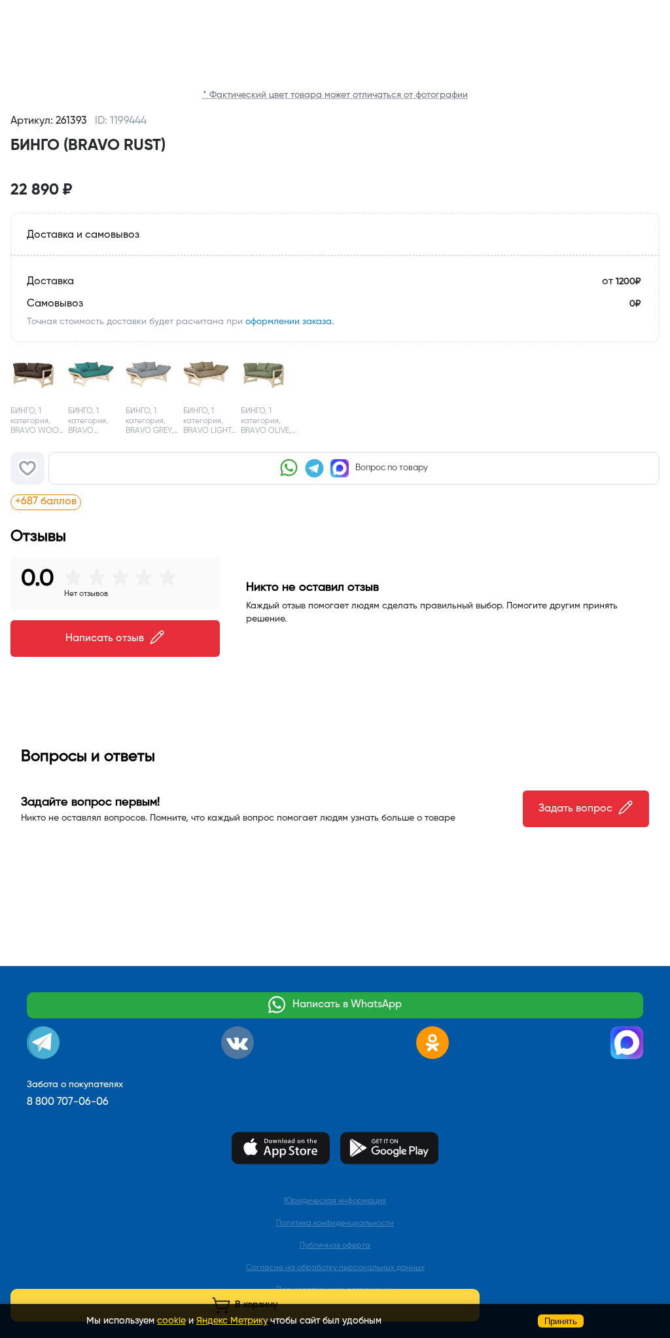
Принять (560, 1321)
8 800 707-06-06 (68, 1102)
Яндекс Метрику (232, 1321)
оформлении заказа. (289, 321)
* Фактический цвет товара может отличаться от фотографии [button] (335, 95)
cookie (171, 1321)
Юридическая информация (335, 1201)
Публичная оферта (335, 1246)
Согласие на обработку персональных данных (335, 1268)
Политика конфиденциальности (335, 1223)
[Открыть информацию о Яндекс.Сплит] (160, 502)
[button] (335, 166)
